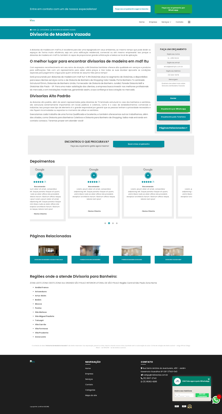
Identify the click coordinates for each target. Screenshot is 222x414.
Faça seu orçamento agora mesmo (131, 9)
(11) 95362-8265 (149, 381)
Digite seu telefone (173, 71)
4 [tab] (116, 223)
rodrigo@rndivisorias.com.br (155, 375)
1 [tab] (105, 223)
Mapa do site (91, 395)
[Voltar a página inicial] (32, 21)
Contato (179, 22)
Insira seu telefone (183, 391)
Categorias (44, 30)
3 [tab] (113, 223)
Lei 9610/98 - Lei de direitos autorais (113, 348)
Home (142, 22)
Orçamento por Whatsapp (173, 109)
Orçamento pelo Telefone (173, 117)
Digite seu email (173, 62)
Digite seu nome (173, 54)
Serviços (165, 22)
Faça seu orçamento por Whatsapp (173, 9)
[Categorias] (189, 22)
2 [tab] (109, 223)
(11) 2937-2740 (149, 378)
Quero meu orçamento (139, 144)
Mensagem (173, 79)
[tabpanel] (56, 192)
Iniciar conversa (202, 395)
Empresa (153, 22)
